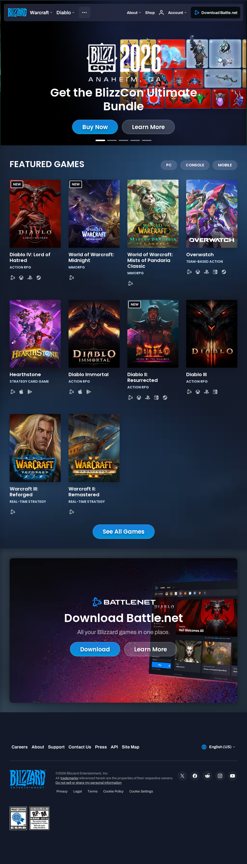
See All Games (123, 532)
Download (95, 649)
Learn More (148, 127)
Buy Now (95, 127)
